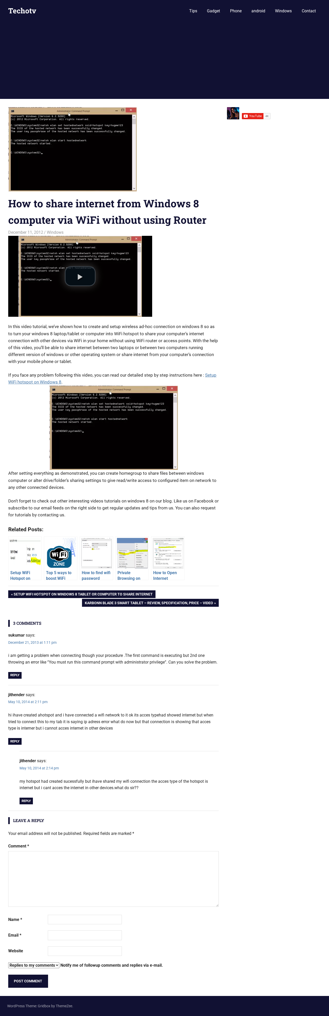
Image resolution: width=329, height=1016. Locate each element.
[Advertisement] (164, 60)
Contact (309, 10)
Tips (193, 10)
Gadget (213, 10)
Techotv (22, 10)
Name (15, 919)
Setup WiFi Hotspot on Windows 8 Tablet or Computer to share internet (83, 595)
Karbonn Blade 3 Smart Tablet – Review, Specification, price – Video (149, 604)
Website (15, 950)
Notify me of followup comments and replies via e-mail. (111, 965)
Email (14, 935)
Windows (283, 10)
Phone (236, 10)
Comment (18, 846)
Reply (15, 675)
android (258, 10)
